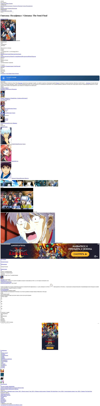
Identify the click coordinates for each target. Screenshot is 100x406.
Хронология (8, 89)
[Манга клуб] (2, 379)
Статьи (24, 6)
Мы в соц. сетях (8, 10)
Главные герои (4, 126)
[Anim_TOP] (2, 372)
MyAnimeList (4, 396)
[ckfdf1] (2, 356)
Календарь (14, 8)
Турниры (10, 8)
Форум (2, 6)
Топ (5, 3)
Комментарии (4, 270)
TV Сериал (3, 99)
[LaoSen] (3, 354)
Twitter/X (3, 402)
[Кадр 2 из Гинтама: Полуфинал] (18, 186)
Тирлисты (15, 6)
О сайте (2, 10)
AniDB (2, 397)
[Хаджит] (3, 363)
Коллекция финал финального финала (9, 389)
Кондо (57, 83)
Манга (7, 3)
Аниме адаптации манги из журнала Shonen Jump (12, 387)
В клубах (3, 368)
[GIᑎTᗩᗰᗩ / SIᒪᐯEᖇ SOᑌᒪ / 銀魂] (2, 375)
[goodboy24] (4, 365)
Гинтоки (88, 83)
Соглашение (3, 404)
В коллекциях (4, 385)
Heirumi (2, 279)
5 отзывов (3, 66)
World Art (3, 398)
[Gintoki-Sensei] (4, 355)
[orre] (2, 362)
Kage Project (3, 401)
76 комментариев (9, 66)
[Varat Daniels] (4, 361)
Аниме (2, 3)
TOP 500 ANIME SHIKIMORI (7, 386)
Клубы (5, 6)
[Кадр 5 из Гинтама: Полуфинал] (52, 186)
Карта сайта (19, 404)
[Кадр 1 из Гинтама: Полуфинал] (6, 186)
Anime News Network (5, 395)
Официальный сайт (5, 393)
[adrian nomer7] (4, 352)
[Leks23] (3, 366)
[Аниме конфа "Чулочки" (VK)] (2, 382)
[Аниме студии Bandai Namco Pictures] (10, 73)
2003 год (6, 120)
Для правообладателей (11, 404)
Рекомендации (4, 8)
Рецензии (20, 6)
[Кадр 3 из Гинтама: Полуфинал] (29, 186)
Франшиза (14, 89)
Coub (15, 66)
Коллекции (10, 6)
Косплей (18, 66)
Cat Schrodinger (4, 290)
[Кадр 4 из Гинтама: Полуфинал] (41, 186)
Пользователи (29, 6)
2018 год (8, 99)
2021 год (6, 109)
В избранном (4, 351)
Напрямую (3, 89)
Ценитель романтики (5, 283)
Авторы (2, 105)
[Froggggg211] (4, 360)
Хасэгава (20, 83)
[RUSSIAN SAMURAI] (6, 359)
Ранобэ (11, 3)
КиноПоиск (3, 400)
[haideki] (3, 357)
